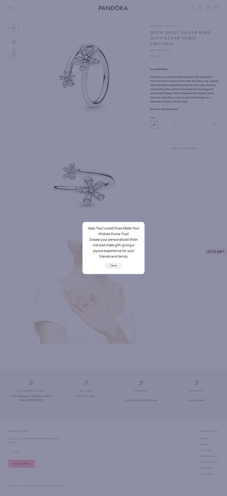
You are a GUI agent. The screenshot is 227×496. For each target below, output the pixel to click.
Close (113, 265)
